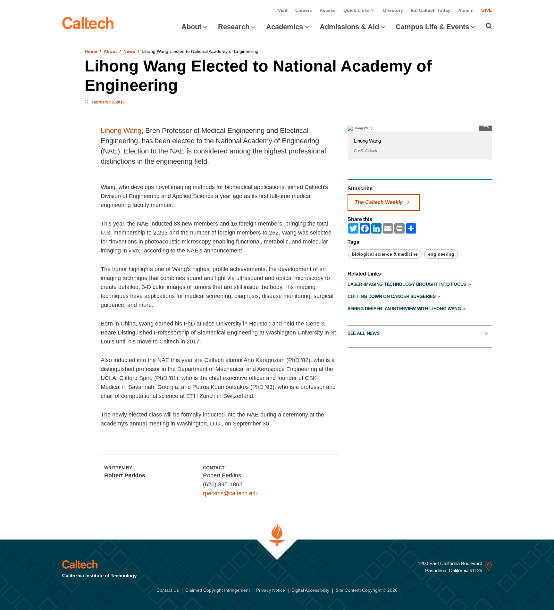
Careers (303, 10)
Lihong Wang (121, 131)
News (129, 51)
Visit (283, 10)
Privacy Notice (270, 590)
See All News (363, 333)
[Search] (489, 26)
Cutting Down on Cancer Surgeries (392, 296)
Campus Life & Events (432, 27)
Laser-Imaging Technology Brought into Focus (407, 284)
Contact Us (167, 590)
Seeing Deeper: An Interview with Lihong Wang (405, 308)
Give (486, 10)
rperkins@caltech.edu (231, 493)
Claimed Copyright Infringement (217, 590)
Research (233, 27)
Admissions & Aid (349, 27)
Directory (393, 10)
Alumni (466, 10)
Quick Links (357, 10)
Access (328, 10)
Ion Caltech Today (430, 10)
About (191, 27)
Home (91, 51)
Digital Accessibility (310, 590)
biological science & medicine (385, 254)
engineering (441, 254)
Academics (284, 27)
